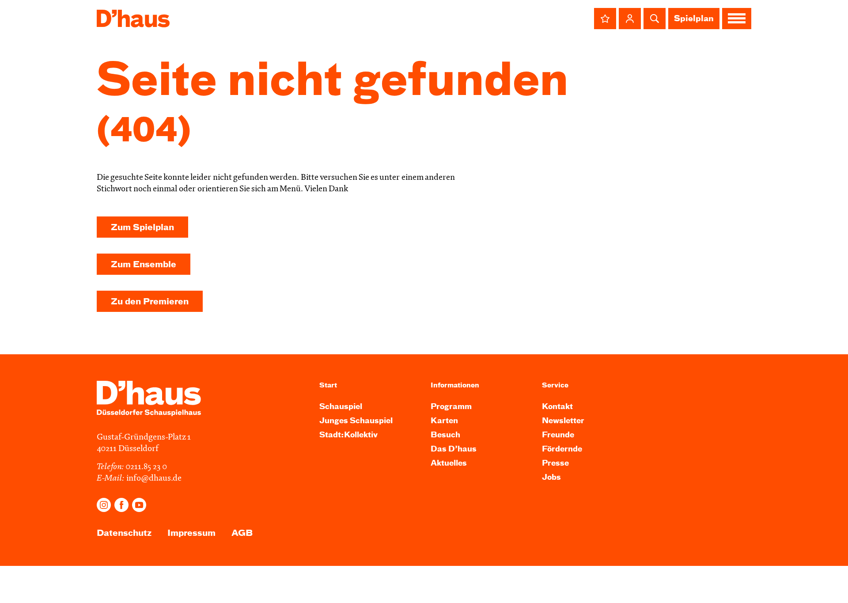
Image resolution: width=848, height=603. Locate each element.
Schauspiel (340, 407)
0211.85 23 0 (146, 467)
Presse (555, 463)
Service (555, 385)
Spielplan (694, 19)
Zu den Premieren (150, 302)
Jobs (551, 478)
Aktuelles (449, 463)
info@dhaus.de (154, 478)
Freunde (558, 435)
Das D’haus (454, 449)
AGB (242, 533)
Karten (444, 421)
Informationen (455, 385)
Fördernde (562, 449)
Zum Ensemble (143, 265)
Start (328, 385)
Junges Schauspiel (356, 421)
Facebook (121, 505)
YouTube (139, 505)
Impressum (191, 533)
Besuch (445, 435)
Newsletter (563, 421)
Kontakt (557, 407)
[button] (605, 18)
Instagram (104, 505)
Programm (451, 407)
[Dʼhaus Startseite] (133, 18)
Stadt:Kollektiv (348, 435)
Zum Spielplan (142, 228)
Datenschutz (124, 533)
